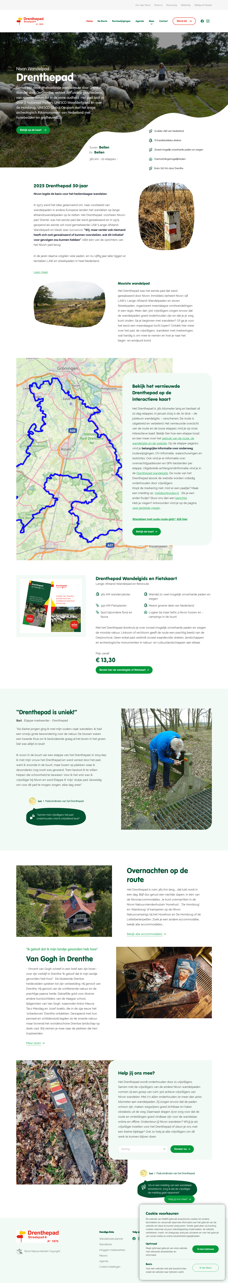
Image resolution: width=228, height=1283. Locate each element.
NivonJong (171, 5)
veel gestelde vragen (146, 508)
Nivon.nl (158, 5)
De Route (102, 21)
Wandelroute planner (111, 1238)
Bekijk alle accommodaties (144, 934)
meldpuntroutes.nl (167, 493)
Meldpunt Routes (203, 5)
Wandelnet (105, 1244)
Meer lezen (33, 1043)
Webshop (186, 5)
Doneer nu (180, 1149)
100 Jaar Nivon (142, 5)
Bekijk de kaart (145, 531)
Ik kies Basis (206, 1268)
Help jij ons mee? (178, 1199)
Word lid (182, 21)
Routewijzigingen (121, 21)
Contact (163, 21)
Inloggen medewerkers (112, 1250)
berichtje (181, 498)
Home (89, 21)
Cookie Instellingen (109, 1266)
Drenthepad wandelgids (152, 473)
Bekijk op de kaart (30, 129)
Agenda (140, 21)
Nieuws (103, 1255)
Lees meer (41, 272)
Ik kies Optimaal (205, 1249)
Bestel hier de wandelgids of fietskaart (122, 669)
